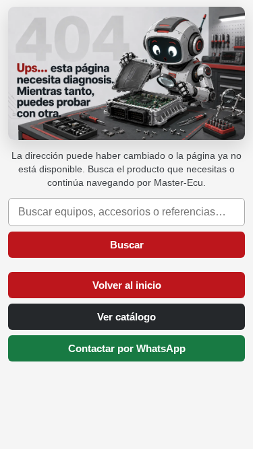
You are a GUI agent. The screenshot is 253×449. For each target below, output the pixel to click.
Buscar (127, 244)
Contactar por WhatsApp (127, 348)
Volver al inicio (126, 285)
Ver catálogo (126, 316)
